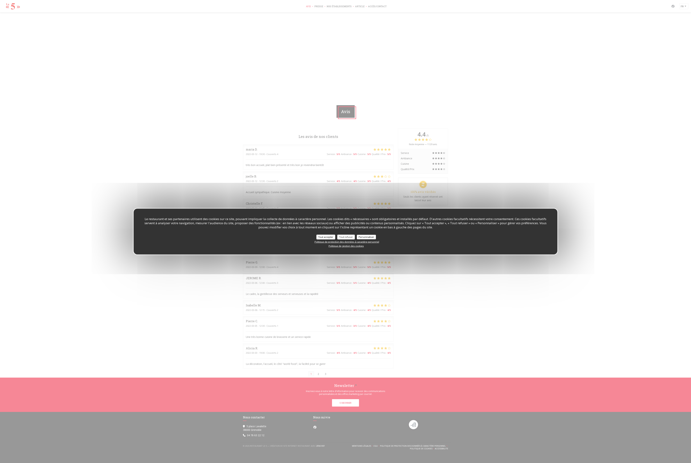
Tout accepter (325, 236)
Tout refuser (346, 236)
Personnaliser (366, 236)
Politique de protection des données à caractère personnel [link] (347, 241)
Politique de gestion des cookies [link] (346, 246)
